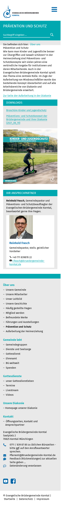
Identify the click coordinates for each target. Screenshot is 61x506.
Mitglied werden (15, 312)
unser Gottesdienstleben (20, 380)
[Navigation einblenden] (54, 10)
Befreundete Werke (17, 317)
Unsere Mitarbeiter (16, 294)
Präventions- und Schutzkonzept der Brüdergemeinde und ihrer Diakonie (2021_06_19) (26, 119)
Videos (9, 394)
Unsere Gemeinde (16, 289)
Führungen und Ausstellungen (22, 322)
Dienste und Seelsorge (18, 349)
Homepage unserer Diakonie (21, 407)
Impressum (43, 499)
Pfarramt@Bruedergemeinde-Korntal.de (33, 455)
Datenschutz (26, 499)
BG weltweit (12, 363)
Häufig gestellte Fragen (19, 308)
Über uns (35, 44)
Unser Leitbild (14, 298)
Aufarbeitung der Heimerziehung (24, 331)
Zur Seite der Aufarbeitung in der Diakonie (27, 95)
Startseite (9, 499)
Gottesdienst (13, 353)
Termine (10, 385)
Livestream (12, 390)
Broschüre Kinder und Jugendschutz (26, 110)
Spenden (11, 367)
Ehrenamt (11, 358)
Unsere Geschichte (16, 303)
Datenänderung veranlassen (25, 465)
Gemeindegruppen (16, 344)
